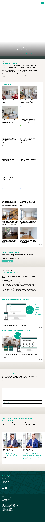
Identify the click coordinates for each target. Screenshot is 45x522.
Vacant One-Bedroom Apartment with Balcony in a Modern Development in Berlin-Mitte (28, 159)
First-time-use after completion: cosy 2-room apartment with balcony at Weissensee (28, 222)
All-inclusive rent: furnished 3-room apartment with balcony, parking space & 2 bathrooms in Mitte (28, 202)
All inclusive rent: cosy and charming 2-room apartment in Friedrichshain (10, 222)
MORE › (4, 457)
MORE (40, 181)
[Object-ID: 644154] (28, 238)
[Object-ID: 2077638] (28, 188)
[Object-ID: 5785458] (10, 145)
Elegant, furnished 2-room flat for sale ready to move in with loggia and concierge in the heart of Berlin (28, 101)
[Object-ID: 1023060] (28, 220)
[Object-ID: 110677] (10, 188)
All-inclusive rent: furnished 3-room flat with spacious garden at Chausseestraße (9, 159)
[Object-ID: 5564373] (10, 238)
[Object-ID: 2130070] (10, 220)
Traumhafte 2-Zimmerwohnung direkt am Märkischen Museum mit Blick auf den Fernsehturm (28, 241)
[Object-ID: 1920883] (10, 125)
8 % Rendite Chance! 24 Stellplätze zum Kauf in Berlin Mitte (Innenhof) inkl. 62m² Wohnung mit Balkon (27, 121)
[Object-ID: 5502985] (10, 118)
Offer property (7, 261)
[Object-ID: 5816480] (28, 145)
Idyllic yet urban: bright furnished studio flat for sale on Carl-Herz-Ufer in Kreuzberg (10, 101)
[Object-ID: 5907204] (28, 125)
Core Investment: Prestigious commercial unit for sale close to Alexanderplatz (9, 139)
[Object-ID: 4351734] (28, 98)
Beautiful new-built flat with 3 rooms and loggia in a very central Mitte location (9, 179)
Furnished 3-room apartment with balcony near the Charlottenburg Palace (9, 202)
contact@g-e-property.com (7, 482)
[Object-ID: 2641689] (28, 107)
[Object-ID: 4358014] (10, 98)
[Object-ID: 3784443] (10, 165)
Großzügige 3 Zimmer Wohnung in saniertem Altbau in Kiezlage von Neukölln (9, 241)
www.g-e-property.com (7, 481)
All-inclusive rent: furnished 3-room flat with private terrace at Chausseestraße (27, 139)
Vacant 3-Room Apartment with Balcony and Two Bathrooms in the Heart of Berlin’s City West (9, 121)
